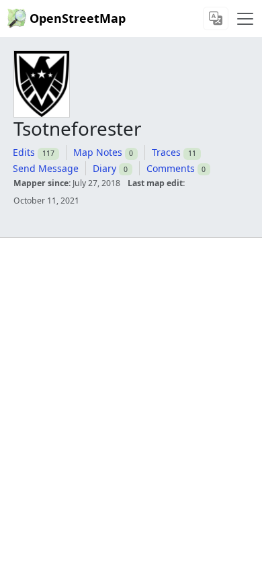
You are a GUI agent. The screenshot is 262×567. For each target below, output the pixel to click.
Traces (166, 152)
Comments (170, 168)
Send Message (46, 168)
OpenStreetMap (78, 18)
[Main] (245, 19)
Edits (24, 152)
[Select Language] (215, 18)
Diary (104, 168)
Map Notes (97, 152)
